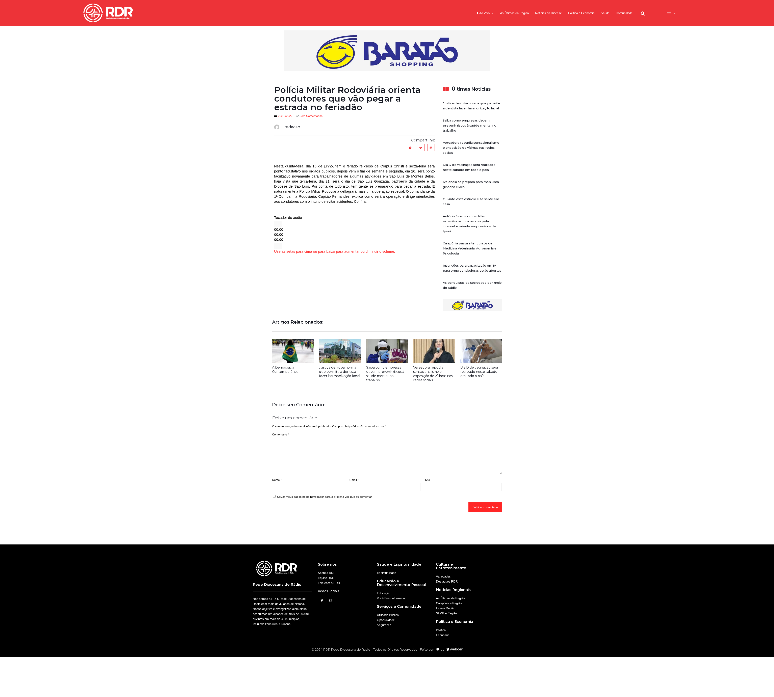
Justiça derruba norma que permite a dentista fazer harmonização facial (339, 372)
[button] (410, 147)
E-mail (354, 479)
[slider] (334, 251)
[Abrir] (674, 13)
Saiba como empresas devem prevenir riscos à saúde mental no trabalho (469, 125)
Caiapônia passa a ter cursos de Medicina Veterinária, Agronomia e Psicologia (469, 248)
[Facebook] (322, 600)
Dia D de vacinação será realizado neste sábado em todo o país (479, 372)
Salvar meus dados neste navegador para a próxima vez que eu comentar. (324, 496)
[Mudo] (278, 246)
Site (427, 479)
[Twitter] (331, 600)
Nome (277, 479)
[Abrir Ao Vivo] (492, 13)
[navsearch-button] (643, 13)
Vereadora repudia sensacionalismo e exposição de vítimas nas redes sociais (471, 148)
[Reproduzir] (278, 224)
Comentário (280, 434)
